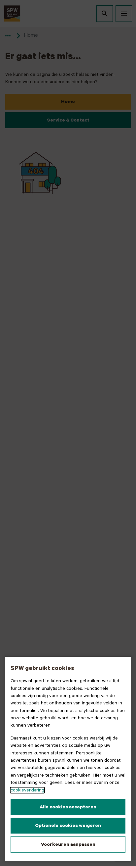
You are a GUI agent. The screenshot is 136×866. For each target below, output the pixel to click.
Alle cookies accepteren (68, 807)
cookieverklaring (27, 790)
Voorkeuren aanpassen (68, 844)
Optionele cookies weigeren (68, 825)
